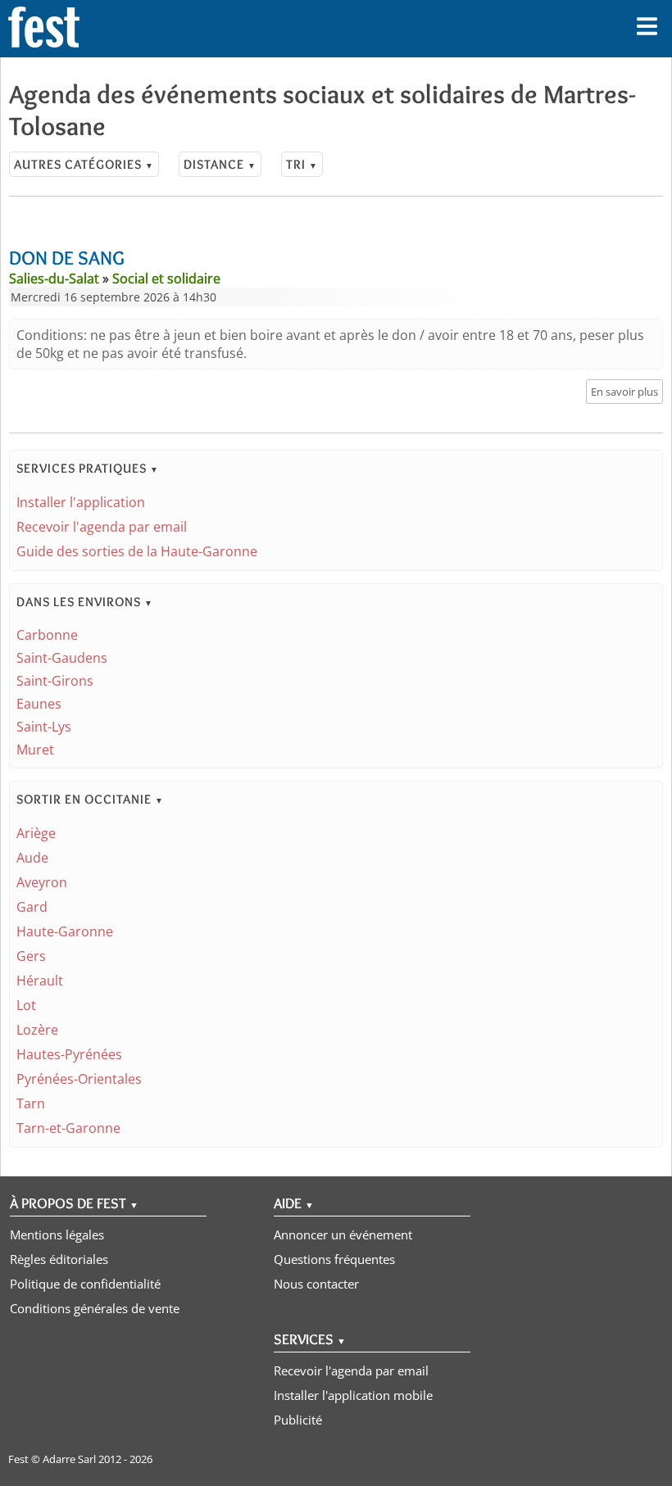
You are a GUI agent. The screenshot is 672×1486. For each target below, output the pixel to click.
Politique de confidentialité (85, 1283)
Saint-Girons (54, 681)
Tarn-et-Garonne (68, 1128)
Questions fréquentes (334, 1259)
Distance (220, 164)
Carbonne (47, 635)
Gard (32, 907)
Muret (35, 750)
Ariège (36, 833)
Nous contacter (316, 1283)
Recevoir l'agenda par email (101, 527)
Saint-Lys (43, 727)
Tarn (30, 1103)
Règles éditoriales (59, 1259)
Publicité (298, 1419)
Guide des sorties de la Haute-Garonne (136, 551)
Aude (32, 858)
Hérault (39, 981)
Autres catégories (84, 164)
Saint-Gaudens (61, 658)
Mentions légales (57, 1234)
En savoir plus (624, 391)
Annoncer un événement (343, 1234)
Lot (26, 1005)
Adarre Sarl (69, 1459)
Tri (302, 164)
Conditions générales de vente (94, 1308)
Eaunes (38, 704)
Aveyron (41, 882)
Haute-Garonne (64, 931)
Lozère (37, 1030)
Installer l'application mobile (353, 1395)
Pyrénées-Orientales (79, 1079)
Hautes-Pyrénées (69, 1054)
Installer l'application (80, 502)
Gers (31, 956)
